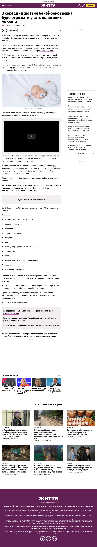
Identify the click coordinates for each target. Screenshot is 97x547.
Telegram (41, 336)
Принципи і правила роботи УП (73, 506)
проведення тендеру (52, 185)
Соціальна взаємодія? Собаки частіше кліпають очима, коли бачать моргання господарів (80, 99)
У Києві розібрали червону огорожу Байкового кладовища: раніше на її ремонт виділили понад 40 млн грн (48, 434)
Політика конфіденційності (25, 506)
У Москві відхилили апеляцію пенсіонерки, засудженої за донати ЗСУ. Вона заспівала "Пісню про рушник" (15, 433)
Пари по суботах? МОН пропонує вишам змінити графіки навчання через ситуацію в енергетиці (78, 138)
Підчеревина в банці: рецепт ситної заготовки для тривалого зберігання (80, 147)
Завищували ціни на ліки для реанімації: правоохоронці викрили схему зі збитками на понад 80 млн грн (80, 119)
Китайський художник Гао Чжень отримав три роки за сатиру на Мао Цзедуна (79, 467)
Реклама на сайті (9, 506)
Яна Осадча (6, 26)
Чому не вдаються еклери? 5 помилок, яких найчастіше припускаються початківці (79, 129)
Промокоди (89, 506)
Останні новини (76, 94)
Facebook (52, 336)
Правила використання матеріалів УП (49, 506)
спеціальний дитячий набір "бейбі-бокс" (27, 288)
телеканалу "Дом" (46, 51)
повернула (52, 276)
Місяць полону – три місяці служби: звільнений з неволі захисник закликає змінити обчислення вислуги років (79, 109)
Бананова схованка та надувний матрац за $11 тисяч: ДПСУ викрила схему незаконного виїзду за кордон (48, 468)
